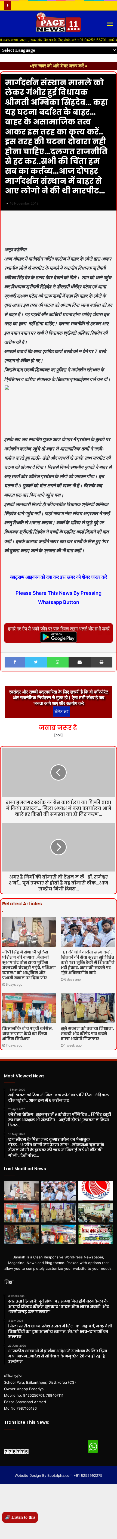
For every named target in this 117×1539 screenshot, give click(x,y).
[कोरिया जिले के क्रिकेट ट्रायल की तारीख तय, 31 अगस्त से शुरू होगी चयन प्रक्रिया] (95, 1191)
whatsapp (93, 1446)
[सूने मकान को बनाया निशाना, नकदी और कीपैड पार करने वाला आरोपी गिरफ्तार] (88, 1008)
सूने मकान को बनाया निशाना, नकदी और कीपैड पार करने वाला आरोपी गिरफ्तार (87, 1033)
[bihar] (58, 23)
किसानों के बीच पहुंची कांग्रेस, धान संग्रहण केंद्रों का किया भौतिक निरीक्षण (27, 1033)
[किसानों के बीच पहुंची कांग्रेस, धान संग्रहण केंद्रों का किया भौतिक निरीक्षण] (29, 1008)
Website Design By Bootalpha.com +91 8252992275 (58, 1475)
